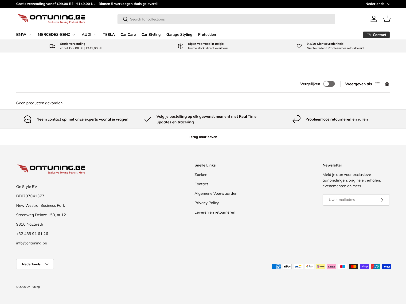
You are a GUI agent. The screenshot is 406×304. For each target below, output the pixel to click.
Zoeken (201, 174)
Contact (201, 184)
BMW (21, 34)
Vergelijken (310, 83)
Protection (207, 34)
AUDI (86, 34)
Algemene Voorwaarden (216, 193)
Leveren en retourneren (215, 212)
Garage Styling (179, 34)
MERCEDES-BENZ (54, 34)
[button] (387, 19)
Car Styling (151, 34)
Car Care (128, 34)
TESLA (109, 34)
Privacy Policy (207, 202)
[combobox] (226, 19)
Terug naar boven (203, 137)
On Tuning (33, 286)
